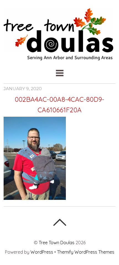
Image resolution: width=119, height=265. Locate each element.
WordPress (41, 252)
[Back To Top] (59, 222)
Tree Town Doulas (56, 242)
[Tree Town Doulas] (59, 57)
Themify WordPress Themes (85, 252)
